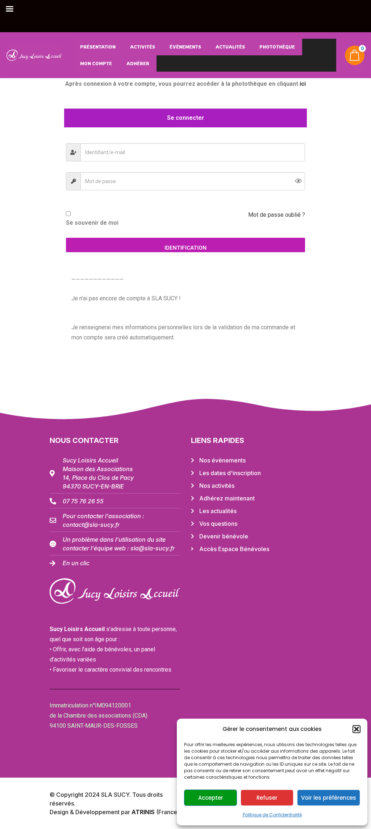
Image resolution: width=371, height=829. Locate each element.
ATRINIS (144, 812)
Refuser (267, 797)
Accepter (210, 797)
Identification (185, 248)
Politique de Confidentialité (272, 815)
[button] (356, 729)
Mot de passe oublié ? (276, 214)
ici (303, 83)
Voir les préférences (328, 797)
